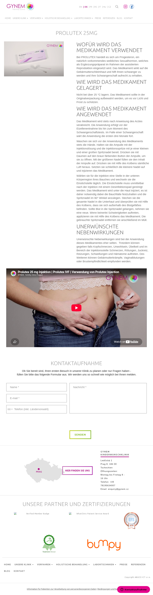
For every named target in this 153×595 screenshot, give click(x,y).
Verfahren (36, 18)
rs (95, 7)
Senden (80, 434)
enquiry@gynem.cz (118, 489)
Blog (119, 18)
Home (8, 18)
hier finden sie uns (77, 470)
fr (91, 7)
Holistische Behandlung (58, 18)
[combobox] (9, 409)
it (100, 7)
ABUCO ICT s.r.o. (143, 577)
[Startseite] (20, 6)
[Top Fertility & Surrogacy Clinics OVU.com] (36, 521)
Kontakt (128, 18)
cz (109, 7)
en (80, 7)
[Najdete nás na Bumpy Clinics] (104, 544)
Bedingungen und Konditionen (112, 589)
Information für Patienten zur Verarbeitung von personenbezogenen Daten (61, 589)
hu (104, 7)
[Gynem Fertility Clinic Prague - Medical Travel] (91, 521)
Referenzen (109, 18)
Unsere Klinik (20, 18)
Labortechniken (83, 18)
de (86, 7)
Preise (98, 18)
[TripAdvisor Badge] (49, 543)
